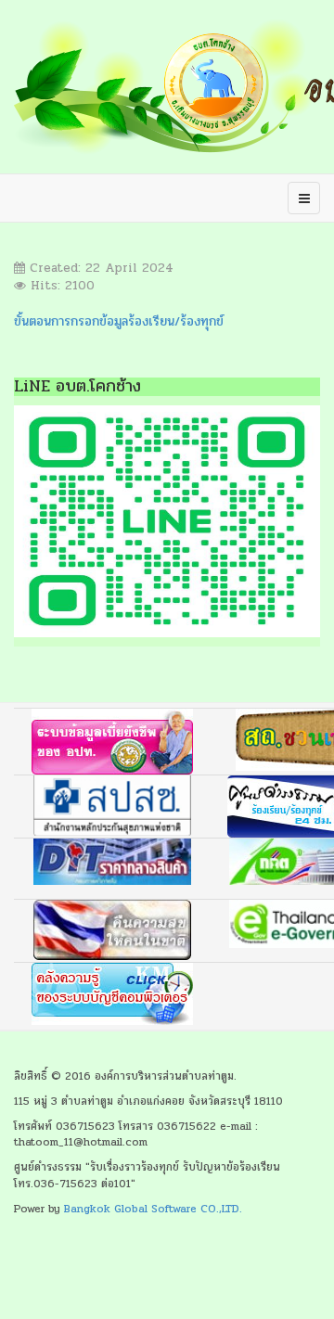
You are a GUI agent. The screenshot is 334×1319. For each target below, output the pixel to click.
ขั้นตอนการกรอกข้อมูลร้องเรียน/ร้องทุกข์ (119, 321)
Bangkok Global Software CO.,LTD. (153, 1208)
